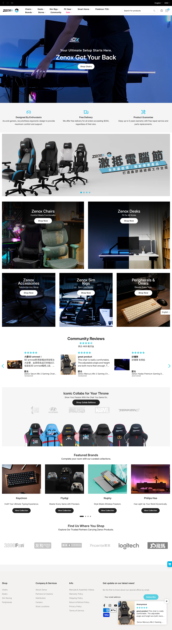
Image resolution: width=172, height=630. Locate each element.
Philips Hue (150, 498)
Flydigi (64, 498)
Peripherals (7, 602)
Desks (40, 9)
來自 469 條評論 (86, 346)
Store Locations (42, 606)
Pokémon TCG (102, 9)
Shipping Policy (76, 598)
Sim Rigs (54, 9)
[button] (3, 366)
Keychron (21, 498)
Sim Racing (7, 598)
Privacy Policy (75, 606)
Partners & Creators (44, 594)
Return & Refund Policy (79, 602)
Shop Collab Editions (86, 402)
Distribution (41, 598)
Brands (28, 12)
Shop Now (43, 221)
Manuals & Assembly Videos (81, 590)
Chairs (28, 9)
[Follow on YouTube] (12, 3)
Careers (39, 602)
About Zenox (41, 590)
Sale (68, 12)
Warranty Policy (76, 594)
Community (56, 12)
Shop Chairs (86, 66)
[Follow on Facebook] (3, 3)
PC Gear (67, 9)
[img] (86, 343)
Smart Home (83, 9)
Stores (41, 12)
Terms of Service (76, 610)
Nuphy (107, 498)
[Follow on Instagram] (7, 3)
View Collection (21, 510)
